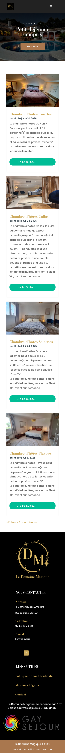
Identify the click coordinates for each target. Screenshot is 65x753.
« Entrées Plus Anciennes (21, 522)
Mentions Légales (27, 685)
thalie (17, 118)
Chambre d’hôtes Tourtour (31, 114)
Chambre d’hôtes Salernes (31, 341)
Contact (20, 694)
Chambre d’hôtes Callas (29, 216)
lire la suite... (26, 162)
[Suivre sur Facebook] (26, 653)
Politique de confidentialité (34, 676)
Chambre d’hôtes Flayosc (30, 453)
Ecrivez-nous (22, 639)
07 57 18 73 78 (24, 626)
